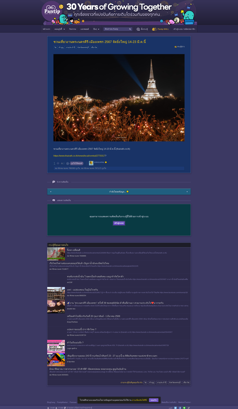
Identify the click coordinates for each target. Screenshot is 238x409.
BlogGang (51, 402)
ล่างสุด (60, 408)
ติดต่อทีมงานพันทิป (169, 402)
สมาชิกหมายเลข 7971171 (91, 168)
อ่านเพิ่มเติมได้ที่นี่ (139, 400)
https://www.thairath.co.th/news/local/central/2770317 (79, 156)
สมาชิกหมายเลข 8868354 (76, 296)
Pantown (73, 402)
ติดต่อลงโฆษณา (184, 402)
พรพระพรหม (99, 162)
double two (71, 309)
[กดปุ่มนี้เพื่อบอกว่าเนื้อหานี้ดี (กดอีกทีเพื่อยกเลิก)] (58, 163)
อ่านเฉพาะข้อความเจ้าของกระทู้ (79, 408)
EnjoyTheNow (72, 322)
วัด (55, 47)
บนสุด (52, 408)
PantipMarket (62, 402)
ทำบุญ (61, 47)
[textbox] (117, 29)
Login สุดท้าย (72, 348)
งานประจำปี (70, 47)
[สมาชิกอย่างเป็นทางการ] (106, 162)
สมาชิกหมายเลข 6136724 (76, 335)
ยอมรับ (154, 400)
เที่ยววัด (94, 47)
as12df (69, 282)
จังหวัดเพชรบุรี (83, 47)
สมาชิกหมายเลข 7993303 (65, 168)
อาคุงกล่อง (71, 362)
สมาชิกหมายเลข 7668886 (76, 256)
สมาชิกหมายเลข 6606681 (58, 375)
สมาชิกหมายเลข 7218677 (58, 269)
